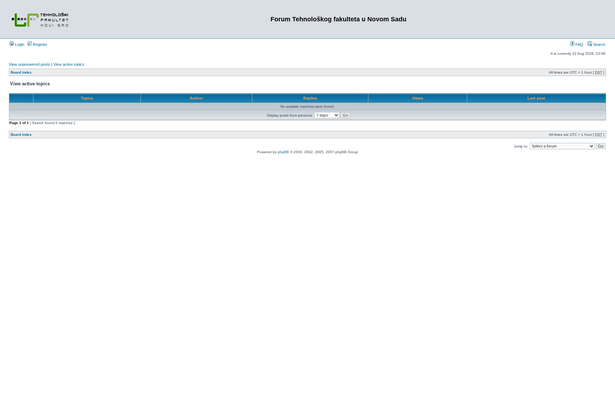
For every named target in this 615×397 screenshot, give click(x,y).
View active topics (68, 64)
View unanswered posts (29, 64)
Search (598, 44)
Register (39, 44)
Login (19, 44)
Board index (21, 72)
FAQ (578, 44)
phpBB (283, 152)
